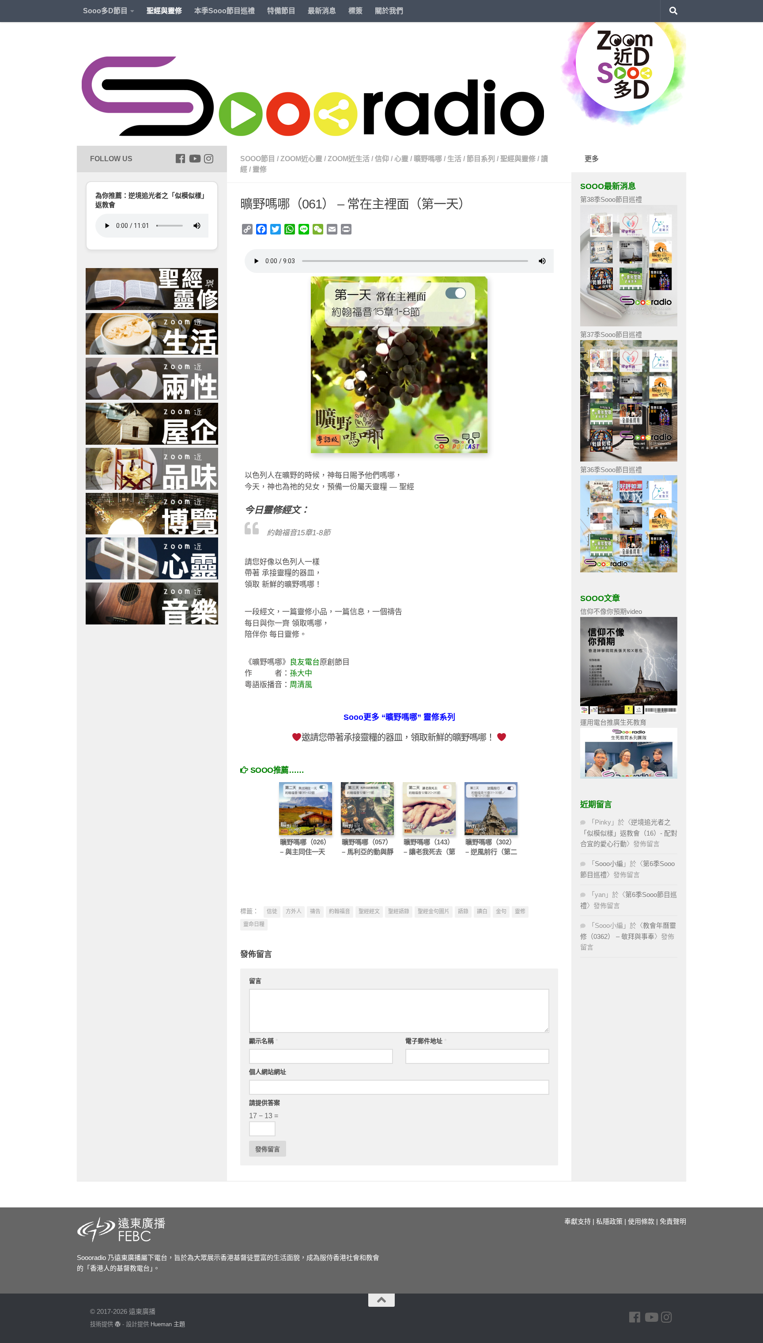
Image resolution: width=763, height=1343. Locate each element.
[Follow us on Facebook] (180, 158)
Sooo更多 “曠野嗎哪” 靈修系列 (399, 717)
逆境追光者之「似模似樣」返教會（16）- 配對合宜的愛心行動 (628, 832)
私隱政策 (609, 1221)
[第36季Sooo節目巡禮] (628, 570)
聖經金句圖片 (433, 911)
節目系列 (481, 159)
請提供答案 (264, 1102)
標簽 (355, 11)
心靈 (401, 159)
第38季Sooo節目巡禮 (611, 199)
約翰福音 (339, 911)
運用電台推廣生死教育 (613, 722)
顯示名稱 (263, 1040)
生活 (454, 159)
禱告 (315, 911)
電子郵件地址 (425, 1040)
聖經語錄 (398, 911)
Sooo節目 (257, 159)
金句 (501, 911)
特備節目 (281, 11)
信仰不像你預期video (611, 611)
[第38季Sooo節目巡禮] (628, 324)
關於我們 (389, 11)
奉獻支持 (577, 1221)
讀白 (482, 911)
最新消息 (322, 11)
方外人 (294, 911)
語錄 (463, 911)
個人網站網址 (267, 1071)
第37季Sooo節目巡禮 (611, 334)
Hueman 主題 (168, 1324)
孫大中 (301, 673)
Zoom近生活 (349, 159)
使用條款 (641, 1221)
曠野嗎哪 (428, 159)
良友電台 (305, 662)
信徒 (272, 911)
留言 (255, 980)
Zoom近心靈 (301, 159)
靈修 (260, 169)
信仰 (382, 159)
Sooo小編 (609, 863)
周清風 (301, 685)
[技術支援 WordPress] (118, 1324)
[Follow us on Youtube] (194, 158)
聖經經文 (369, 911)
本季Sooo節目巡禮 (224, 11)
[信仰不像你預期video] (628, 711)
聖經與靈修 (164, 11)
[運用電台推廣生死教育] (628, 776)
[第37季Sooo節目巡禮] (628, 459)
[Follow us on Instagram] (208, 158)
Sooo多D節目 (105, 11)
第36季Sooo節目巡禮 (611, 469)
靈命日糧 (253, 924)
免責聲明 (673, 1221)
